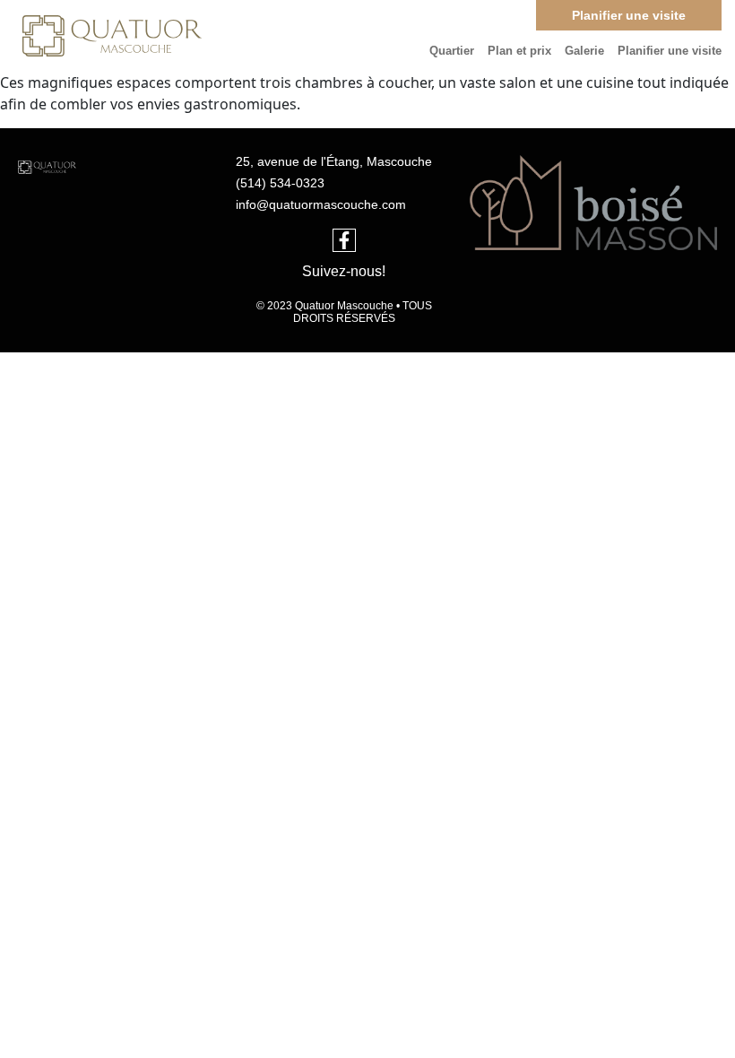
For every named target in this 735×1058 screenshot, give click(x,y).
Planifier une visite (670, 50)
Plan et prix (519, 50)
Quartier (451, 50)
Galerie (584, 50)
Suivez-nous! (343, 271)
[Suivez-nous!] (344, 240)
